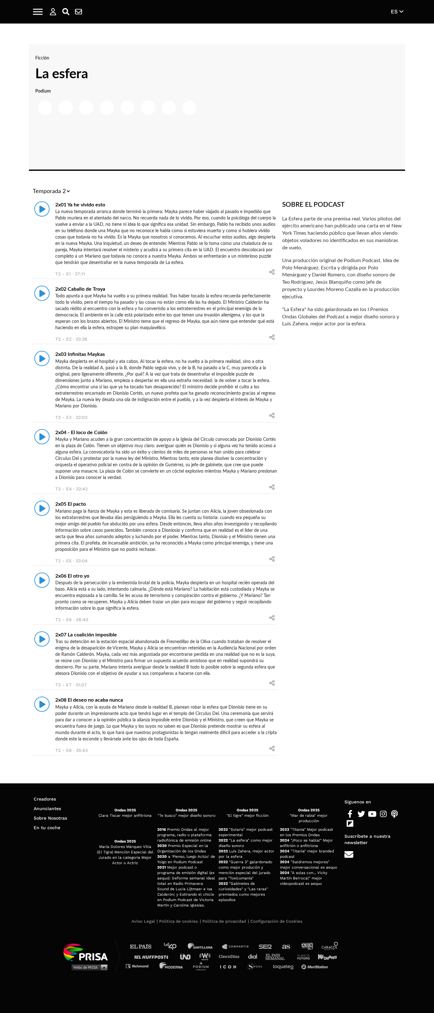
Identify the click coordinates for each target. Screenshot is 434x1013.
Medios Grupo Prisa (88, 967)
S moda (257, 966)
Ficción (42, 58)
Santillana (204, 947)
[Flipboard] (350, 824)
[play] (42, 209)
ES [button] (395, 11)
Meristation (315, 966)
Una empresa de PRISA (88, 952)
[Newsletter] (78, 12)
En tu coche (47, 827)
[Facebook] (350, 814)
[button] (38, 12)
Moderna (171, 966)
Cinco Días (230, 956)
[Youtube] (372, 814)
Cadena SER (265, 947)
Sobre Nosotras (50, 818)
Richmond (140, 966)
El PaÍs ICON (230, 966)
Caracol (330, 947)
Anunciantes (47, 808)
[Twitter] (361, 814)
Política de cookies (178, 921)
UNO (188, 956)
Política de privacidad (224, 921)
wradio (206, 956)
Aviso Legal (143, 921)
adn (306, 947)
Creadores (45, 798)
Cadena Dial (255, 956)
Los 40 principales (175, 947)
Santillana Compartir (238, 947)
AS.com (286, 947)
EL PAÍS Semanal (278, 956)
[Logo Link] (217, 11)
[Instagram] (383, 814)
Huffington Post (153, 956)
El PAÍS (144, 947)
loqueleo (285, 966)
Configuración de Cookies (276, 921)
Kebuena (324, 956)
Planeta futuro (301, 956)
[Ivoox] (361, 824)
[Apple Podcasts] (394, 814)
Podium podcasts (203, 966)
